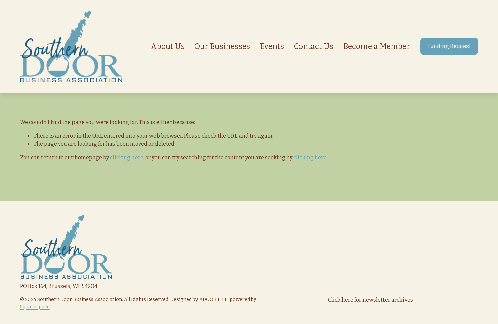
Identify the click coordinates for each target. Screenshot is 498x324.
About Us (168, 46)
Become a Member (376, 46)
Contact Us (313, 46)
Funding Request (449, 46)
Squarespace (35, 307)
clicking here (126, 157)
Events (272, 46)
